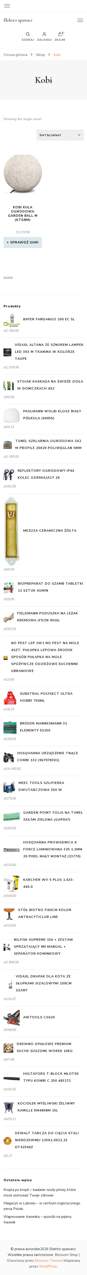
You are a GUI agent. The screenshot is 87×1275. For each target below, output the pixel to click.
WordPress (48, 1266)
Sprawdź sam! (24, 242)
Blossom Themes (49, 1260)
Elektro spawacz (17, 20)
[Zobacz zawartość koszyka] (60, 35)
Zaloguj (44, 39)
